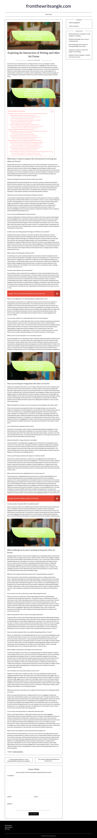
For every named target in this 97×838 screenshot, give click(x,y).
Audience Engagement (74, 22)
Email (36, 796)
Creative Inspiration (18, 751)
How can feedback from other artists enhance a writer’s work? (24, 150)
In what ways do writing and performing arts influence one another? (25, 120)
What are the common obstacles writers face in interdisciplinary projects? (27, 142)
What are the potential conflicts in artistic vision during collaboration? (25, 145)
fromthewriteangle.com (48, 6)
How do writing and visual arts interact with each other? (23, 115)
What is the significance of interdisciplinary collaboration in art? (24, 124)
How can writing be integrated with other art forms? (21, 129)
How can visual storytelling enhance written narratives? (22, 118)
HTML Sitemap (8, 825)
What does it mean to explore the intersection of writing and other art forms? (27, 113)
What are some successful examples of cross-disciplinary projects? (25, 127)
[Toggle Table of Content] (51, 111)
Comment (11, 775)
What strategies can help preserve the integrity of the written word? (25, 148)
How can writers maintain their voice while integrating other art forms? (26, 147)
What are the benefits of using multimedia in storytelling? (23, 134)
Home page (48, 14)
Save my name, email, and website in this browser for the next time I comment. (34, 810)
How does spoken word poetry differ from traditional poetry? (23, 138)
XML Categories (9, 827)
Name (9, 796)
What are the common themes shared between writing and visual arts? (25, 116)
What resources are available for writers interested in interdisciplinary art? (26, 154)
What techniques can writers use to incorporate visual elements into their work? (28, 131)
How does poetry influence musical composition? (21, 123)
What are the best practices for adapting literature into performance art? (26, 137)
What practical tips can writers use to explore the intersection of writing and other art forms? (31, 151)
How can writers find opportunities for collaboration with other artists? (25, 153)
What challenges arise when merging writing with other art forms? (25, 140)
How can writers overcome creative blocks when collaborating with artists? (26, 143)
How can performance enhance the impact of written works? (24, 135)
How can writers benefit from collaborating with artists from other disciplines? (27, 126)
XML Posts (7, 829)
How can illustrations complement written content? (21, 132)
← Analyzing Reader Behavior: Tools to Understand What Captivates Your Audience (18, 760)
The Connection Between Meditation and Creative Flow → (48, 760)
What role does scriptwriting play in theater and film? (22, 121)
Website (9, 803)
